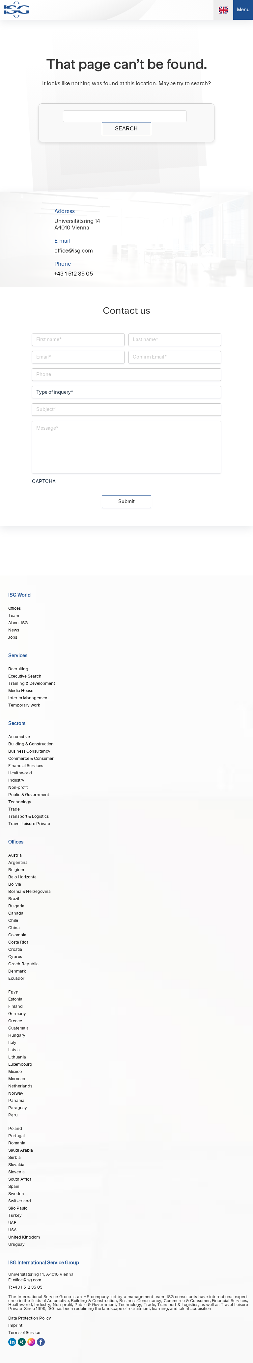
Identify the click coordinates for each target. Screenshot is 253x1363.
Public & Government (28, 795)
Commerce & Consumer (31, 759)
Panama (16, 1101)
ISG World (19, 595)
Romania (16, 1143)
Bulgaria (16, 906)
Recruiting (18, 669)
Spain (13, 1187)
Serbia (14, 1158)
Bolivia (14, 884)
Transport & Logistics (28, 816)
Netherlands (20, 1086)
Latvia (14, 1050)
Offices (14, 608)
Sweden (16, 1194)
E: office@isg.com (24, 1280)
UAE (12, 1223)
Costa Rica (18, 942)
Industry (16, 780)
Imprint (15, 1325)
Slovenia (16, 1172)
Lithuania (17, 1057)
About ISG (18, 623)
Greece (15, 1021)
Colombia (17, 935)
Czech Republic (23, 964)
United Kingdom (24, 1237)
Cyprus (15, 957)
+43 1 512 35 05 (73, 274)
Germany (17, 1014)
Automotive (19, 737)
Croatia (15, 949)
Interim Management (28, 698)
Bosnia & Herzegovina (29, 892)
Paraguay (17, 1108)
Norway (15, 1093)
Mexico (15, 1072)
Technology (19, 802)
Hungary (16, 1035)
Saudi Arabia (20, 1150)
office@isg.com (73, 251)
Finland (15, 1006)
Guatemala (18, 1028)
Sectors (16, 723)
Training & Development (31, 683)
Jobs (12, 637)
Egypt (14, 992)
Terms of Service (24, 1333)
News (13, 630)
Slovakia (16, 1165)
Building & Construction (31, 744)
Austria (15, 855)
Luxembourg (20, 1064)
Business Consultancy (29, 751)
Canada (15, 913)
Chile (13, 920)
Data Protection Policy (29, 1318)
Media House (20, 691)
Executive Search (25, 676)
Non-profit (18, 787)
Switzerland (19, 1201)
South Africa (20, 1179)
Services (17, 656)
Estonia (15, 999)
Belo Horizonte (22, 877)
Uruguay (16, 1244)
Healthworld (20, 773)
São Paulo (17, 1208)
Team (13, 616)
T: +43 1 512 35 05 (25, 1287)
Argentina (18, 863)
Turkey (15, 1215)
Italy (12, 1043)
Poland (15, 1129)
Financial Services (25, 766)
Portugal (16, 1136)
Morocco (16, 1079)
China (14, 928)
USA (12, 1230)
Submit (126, 501)
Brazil (13, 899)
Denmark (17, 971)
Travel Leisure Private (29, 824)
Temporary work (24, 705)
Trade (14, 809)
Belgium (16, 870)
